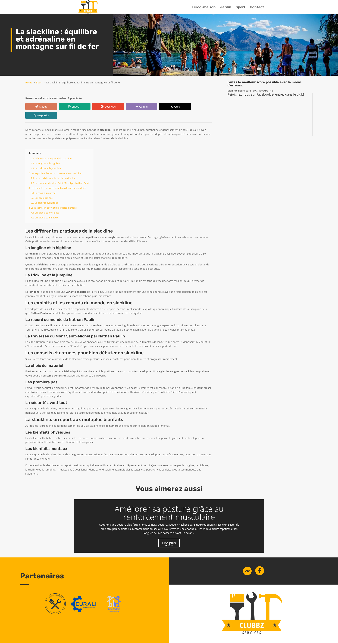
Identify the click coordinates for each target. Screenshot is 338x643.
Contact (257, 7)
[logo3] (55, 613)
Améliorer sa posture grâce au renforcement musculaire (169, 512)
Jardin (225, 7)
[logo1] (84, 613)
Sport (240, 7)
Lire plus (169, 543)
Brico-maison (204, 7)
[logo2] (114, 613)
